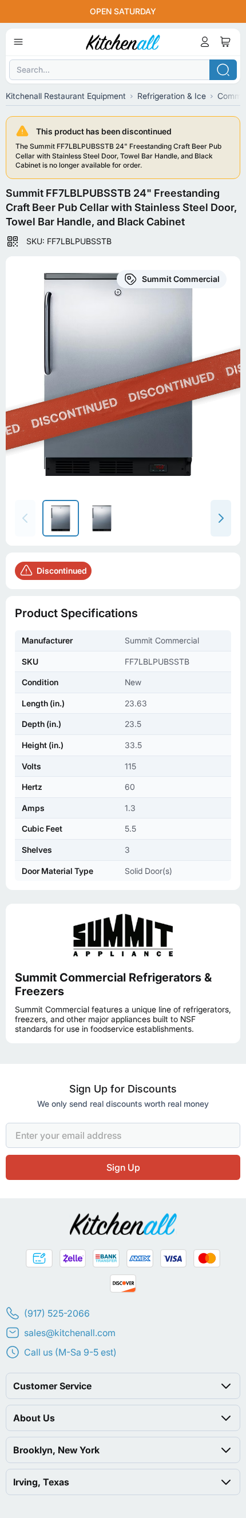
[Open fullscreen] (123, 373)
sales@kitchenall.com (70, 1332)
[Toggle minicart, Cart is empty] (225, 41)
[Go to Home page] (123, 42)
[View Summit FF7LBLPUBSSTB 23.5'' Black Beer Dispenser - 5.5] (60, 518)
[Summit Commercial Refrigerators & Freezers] (123, 935)
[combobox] (123, 70)
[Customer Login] (205, 41)
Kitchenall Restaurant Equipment (66, 96)
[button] (123, 1385)
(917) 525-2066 (57, 1313)
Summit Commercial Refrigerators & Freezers (113, 984)
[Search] (223, 69)
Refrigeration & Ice (171, 96)
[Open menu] (18, 41)
